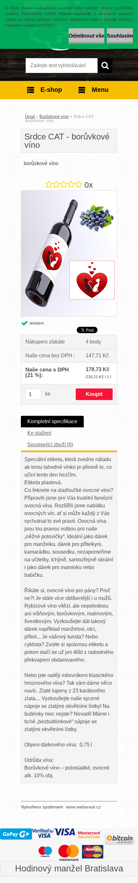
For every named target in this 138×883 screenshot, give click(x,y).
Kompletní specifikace (52, 421)
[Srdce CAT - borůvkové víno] (69, 193)
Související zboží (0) (50, 444)
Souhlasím (120, 36)
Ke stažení (39, 433)
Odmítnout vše (86, 36)
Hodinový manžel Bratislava (69, 868)
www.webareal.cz (83, 806)
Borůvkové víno (54, 116)
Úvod (30, 116)
